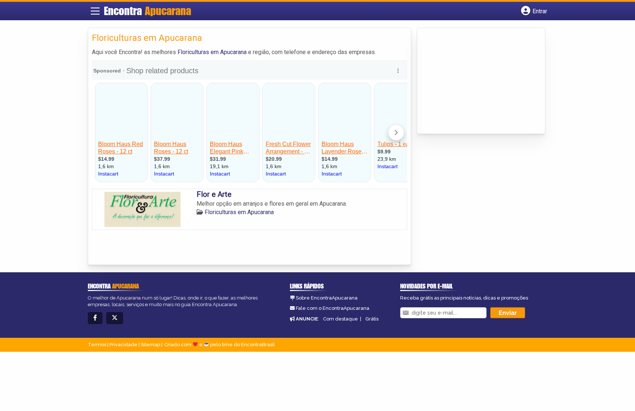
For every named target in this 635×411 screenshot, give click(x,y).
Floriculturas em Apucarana (212, 52)
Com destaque (340, 319)
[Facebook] (95, 318)
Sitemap (150, 344)
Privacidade (123, 344)
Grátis (372, 319)
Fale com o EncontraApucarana (332, 308)
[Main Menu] (95, 11)
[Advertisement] (476, 81)
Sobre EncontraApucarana (327, 298)
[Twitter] (114, 318)
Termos (97, 344)
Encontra (147, 10)
